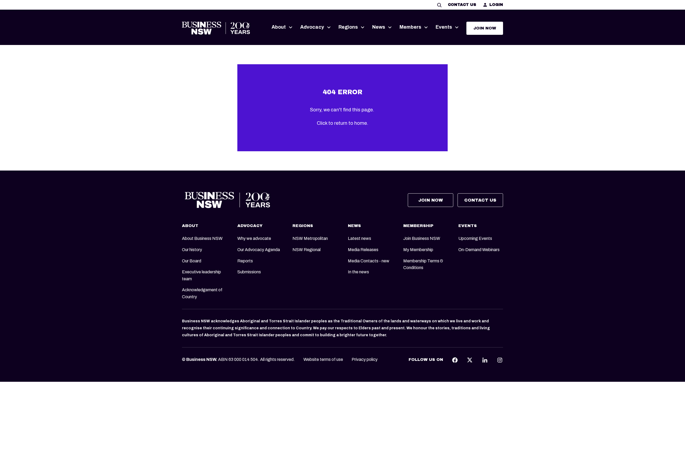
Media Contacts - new (368, 261)
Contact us (462, 5)
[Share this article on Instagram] (500, 359)
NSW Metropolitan (310, 238)
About (279, 27)
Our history (192, 249)
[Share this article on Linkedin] (485, 359)
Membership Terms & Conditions (423, 264)
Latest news (359, 238)
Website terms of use (323, 359)
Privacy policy (365, 359)
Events (444, 27)
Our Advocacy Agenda (258, 249)
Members (410, 27)
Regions (348, 27)
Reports (245, 261)
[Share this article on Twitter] (470, 359)
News (378, 27)
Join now (484, 28)
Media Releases (363, 249)
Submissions (249, 272)
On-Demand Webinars (479, 249)
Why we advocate (254, 238)
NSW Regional (306, 249)
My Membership (418, 249)
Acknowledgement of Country (202, 293)
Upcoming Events (475, 238)
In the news (358, 272)
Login (496, 5)
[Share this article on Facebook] (455, 359)
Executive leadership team (201, 275)
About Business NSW (202, 238)
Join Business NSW (421, 238)
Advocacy (312, 27)
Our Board (191, 261)
